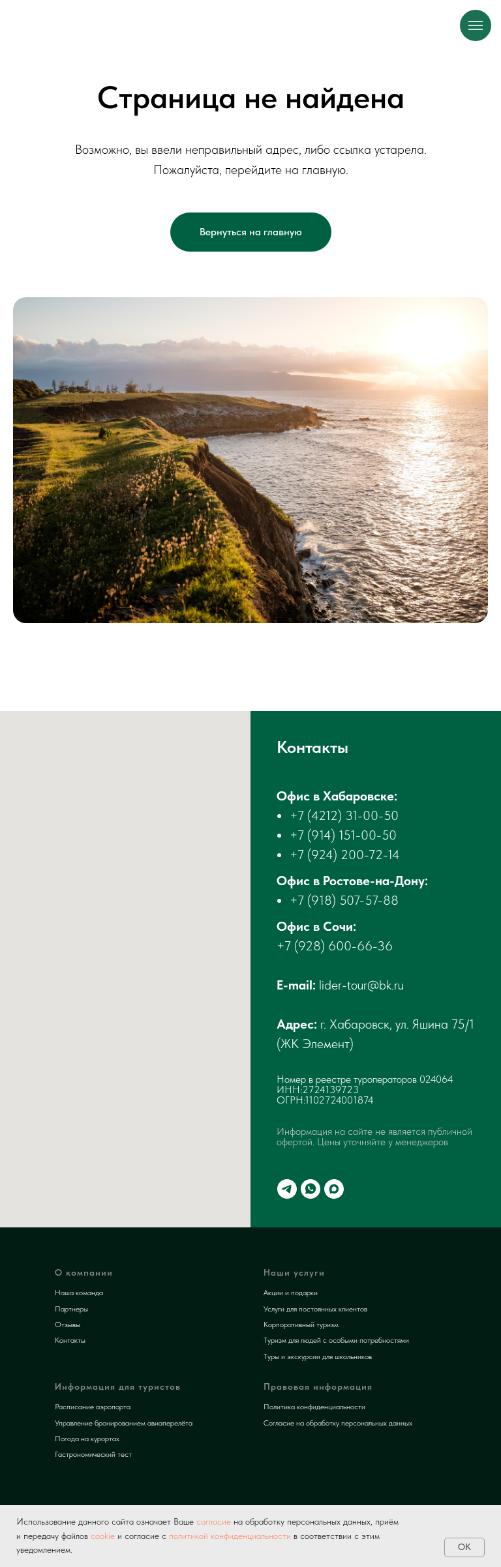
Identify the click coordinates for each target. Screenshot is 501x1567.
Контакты (70, 1340)
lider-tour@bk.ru (361, 985)
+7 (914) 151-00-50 (343, 835)
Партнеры (71, 1308)
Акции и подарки (291, 1292)
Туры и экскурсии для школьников (318, 1356)
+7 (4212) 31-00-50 (344, 815)
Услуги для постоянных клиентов (315, 1308)
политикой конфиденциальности (230, 1535)
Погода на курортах (87, 1438)
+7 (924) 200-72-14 (345, 854)
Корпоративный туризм (301, 1324)
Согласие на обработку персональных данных (338, 1423)
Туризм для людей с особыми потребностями (336, 1340)
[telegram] (287, 1189)
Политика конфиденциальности (314, 1406)
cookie (103, 1535)
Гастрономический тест (93, 1454)
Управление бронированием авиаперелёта (123, 1423)
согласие (212, 1521)
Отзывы (67, 1324)
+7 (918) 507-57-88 (344, 900)
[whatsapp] (310, 1189)
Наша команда (79, 1292)
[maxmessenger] (334, 1189)
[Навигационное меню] (475, 25)
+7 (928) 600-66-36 (335, 946)
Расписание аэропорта (92, 1406)
